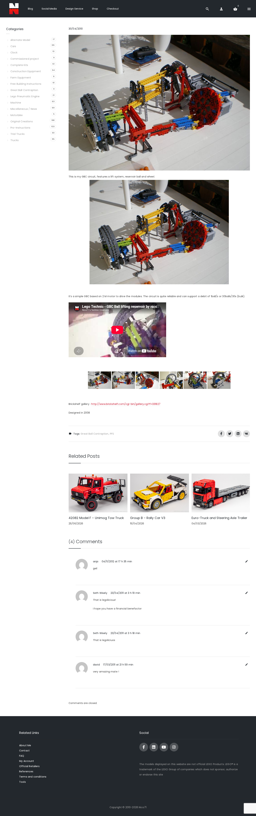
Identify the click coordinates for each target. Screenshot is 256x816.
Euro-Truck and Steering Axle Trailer (219, 518)
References (26, 771)
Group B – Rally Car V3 (147, 518)
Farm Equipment (20, 77)
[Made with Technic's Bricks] (14, 8)
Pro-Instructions (20, 127)
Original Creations (21, 121)
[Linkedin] (153, 747)
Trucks (14, 140)
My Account (26, 761)
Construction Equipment (25, 71)
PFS (112, 434)
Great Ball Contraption (94, 434)
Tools (22, 782)
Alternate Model (20, 40)
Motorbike (16, 115)
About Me (25, 745)
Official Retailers (29, 766)
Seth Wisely (100, 593)
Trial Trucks (17, 134)
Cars (13, 46)
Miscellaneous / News (23, 109)
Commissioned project (24, 59)
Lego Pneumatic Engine (25, 96)
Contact (24, 750)
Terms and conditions (32, 776)
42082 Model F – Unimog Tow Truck (96, 518)
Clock (13, 52)
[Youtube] (164, 747)
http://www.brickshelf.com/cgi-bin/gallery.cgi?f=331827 (125, 404)
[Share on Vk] (246, 433)
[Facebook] (143, 747)
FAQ (21, 756)
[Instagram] (174, 747)
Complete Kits (19, 65)
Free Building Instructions (25, 84)
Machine (15, 102)
